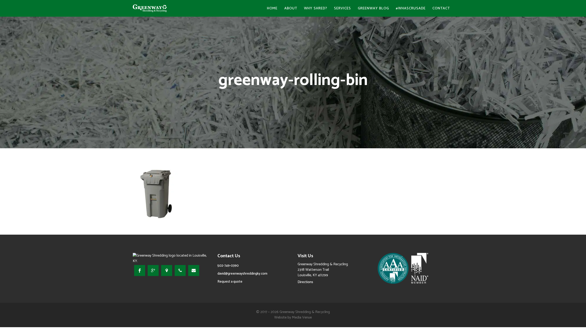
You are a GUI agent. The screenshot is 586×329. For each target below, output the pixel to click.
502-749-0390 (228, 265)
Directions (305, 282)
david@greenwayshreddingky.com (242, 273)
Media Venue (302, 317)
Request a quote (229, 281)
